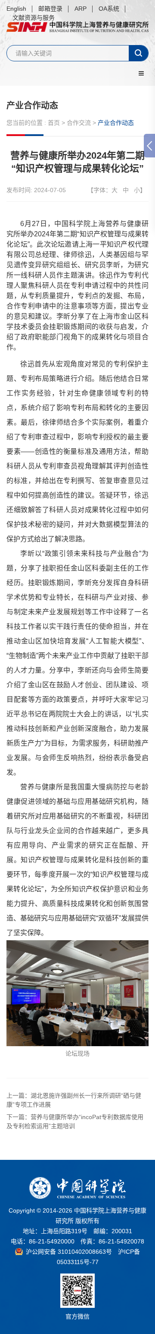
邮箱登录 (50, 8)
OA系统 (109, 8)
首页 (54, 122)
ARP (80, 8)
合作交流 (79, 122)
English (16, 8)
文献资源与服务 (33, 17)
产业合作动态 (32, 105)
